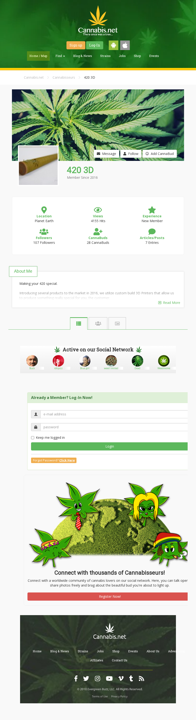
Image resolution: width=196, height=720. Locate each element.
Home (37, 651)
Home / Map (38, 56)
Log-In (94, 45)
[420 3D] (37, 189)
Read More (170, 302)
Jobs (122, 56)
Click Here (67, 460)
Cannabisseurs (64, 77)
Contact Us (119, 660)
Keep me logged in (50, 437)
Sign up (76, 45)
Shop (137, 56)
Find (59, 56)
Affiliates (96, 660)
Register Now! (110, 596)
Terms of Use (100, 696)
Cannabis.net (34, 77)
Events (154, 56)
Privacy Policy (119, 696)
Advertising (176, 651)
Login (109, 446)
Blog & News (82, 56)
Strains (105, 56)
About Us (153, 651)
